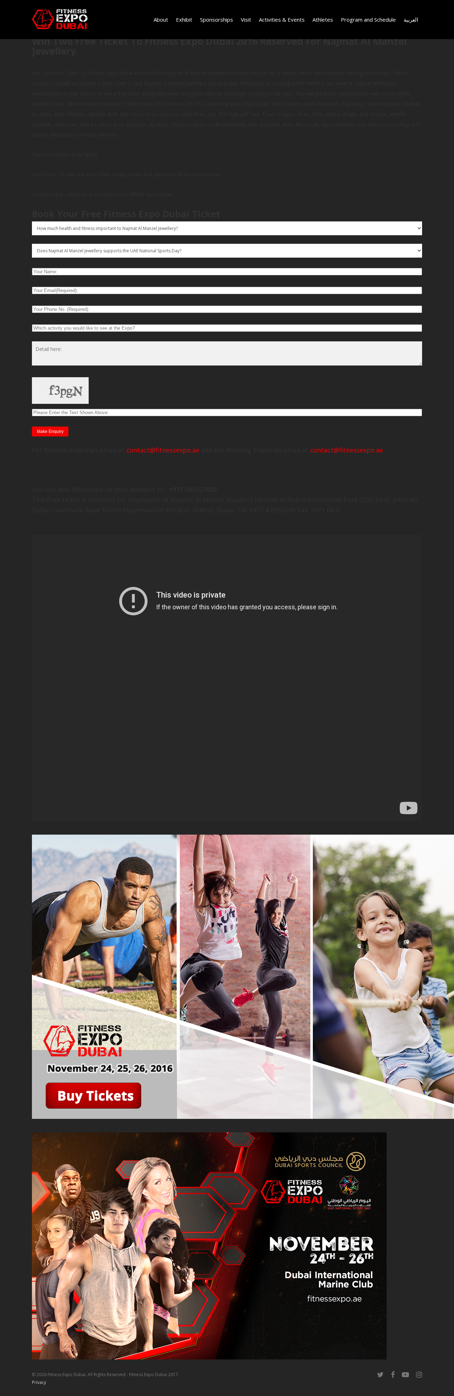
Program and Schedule (368, 19)
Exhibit (184, 19)
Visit (246, 19)
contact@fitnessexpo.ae (162, 450)
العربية (411, 19)
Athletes (322, 19)
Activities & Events (282, 19)
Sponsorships (216, 19)
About (161, 19)
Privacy (39, 1382)
